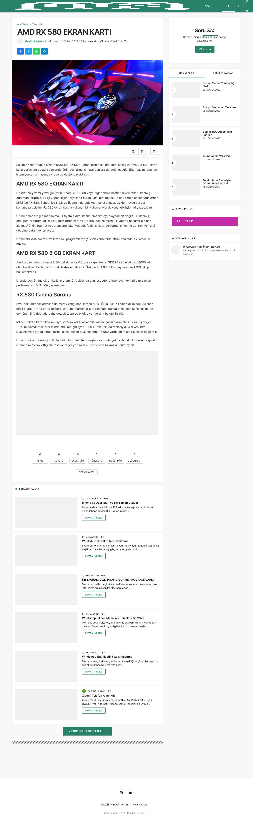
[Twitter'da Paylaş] (28, 51)
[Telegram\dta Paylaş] (44, 51)
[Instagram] (121, 792)
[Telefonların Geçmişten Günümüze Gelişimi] (186, 187)
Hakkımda (140, 804)
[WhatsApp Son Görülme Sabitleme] (46, 550)
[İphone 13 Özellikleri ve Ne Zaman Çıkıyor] (46, 512)
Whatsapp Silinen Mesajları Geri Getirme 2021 (113, 618)
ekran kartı (87, 472)
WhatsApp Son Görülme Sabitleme (105, 541)
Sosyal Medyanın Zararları (219, 107)
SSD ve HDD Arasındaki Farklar (217, 133)
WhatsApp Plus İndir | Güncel (201, 246)
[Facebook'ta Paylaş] (20, 51)
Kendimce (211, 65)
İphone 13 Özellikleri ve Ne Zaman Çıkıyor (110, 502)
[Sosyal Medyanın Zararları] (186, 114)
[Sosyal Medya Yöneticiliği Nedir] (186, 90)
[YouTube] (247, 10)
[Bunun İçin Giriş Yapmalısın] (133, 151)
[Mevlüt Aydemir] (103, 6)
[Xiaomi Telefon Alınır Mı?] (46, 704)
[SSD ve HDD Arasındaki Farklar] (186, 138)
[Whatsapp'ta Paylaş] (36, 51)
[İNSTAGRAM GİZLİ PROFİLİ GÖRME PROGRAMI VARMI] (46, 589)
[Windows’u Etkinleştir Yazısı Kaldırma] (46, 666)
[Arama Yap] (239, 5)
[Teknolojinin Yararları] (186, 163)
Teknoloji (210, 29)
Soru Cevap (209, 83)
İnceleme (210, 53)
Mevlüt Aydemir (34, 41)
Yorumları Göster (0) (85, 731)
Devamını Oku (94, 517)
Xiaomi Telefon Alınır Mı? (98, 695)
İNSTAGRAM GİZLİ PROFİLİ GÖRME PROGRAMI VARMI (118, 579)
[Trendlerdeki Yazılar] (228, 5)
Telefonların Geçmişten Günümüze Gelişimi (217, 182)
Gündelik (210, 41)
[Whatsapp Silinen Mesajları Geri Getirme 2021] (46, 627)
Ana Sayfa (208, 11)
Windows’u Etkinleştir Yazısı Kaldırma (107, 656)
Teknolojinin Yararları (216, 156)
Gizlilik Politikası (114, 804)
